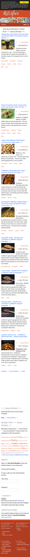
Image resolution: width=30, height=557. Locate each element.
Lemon (8, 446)
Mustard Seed (5, 330)
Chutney (3, 440)
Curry (2, 233)
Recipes (3, 25)
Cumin (8, 297)
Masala (15, 446)
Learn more (10, 8)
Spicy (7, 453)
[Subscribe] (16, 42)
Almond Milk (4, 61)
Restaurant (19, 448)
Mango (11, 446)
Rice (23, 448)
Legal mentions (6, 531)
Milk (2, 67)
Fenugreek (15, 266)
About (18, 528)
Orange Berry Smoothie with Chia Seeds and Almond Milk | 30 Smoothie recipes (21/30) (14, 36)
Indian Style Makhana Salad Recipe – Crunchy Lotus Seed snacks (13, 141)
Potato (10, 448)
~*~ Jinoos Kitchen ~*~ (14, 371)
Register (20, 501)
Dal (18, 440)
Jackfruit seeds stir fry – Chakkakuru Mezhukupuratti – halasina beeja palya (14, 336)
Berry (19, 64)
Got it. (24, 2)
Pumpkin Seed (5, 130)
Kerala (26, 443)
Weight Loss (21, 452)
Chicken (20, 437)
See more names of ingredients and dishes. (15, 455)
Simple (8, 450)
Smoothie (19, 61)
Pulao (13, 448)
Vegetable (17, 452)
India (10, 163)
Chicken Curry (25, 437)
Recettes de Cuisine (22, 549)
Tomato (13, 452)
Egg (2, 443)
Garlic (7, 443)
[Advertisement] (15, 87)
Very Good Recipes (5, 523)
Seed (14, 64)
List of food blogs (21, 543)
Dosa (24, 440)
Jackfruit (3, 197)
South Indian (25, 451)
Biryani (6, 437)
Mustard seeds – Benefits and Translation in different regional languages (11, 304)
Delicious (20, 440)
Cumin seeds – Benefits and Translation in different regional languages (14, 272)
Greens (10, 443)
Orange (3, 64)
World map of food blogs (23, 544)
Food (5, 443)
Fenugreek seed (5, 266)
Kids (2, 136)
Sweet (10, 452)
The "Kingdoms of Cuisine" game (6, 552)
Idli (18, 443)
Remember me (7, 496)
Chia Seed (12, 61)
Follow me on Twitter (7, 535)
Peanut (20, 130)
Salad (20, 163)
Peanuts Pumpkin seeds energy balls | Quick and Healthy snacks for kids (13, 106)
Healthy (3, 133)
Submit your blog (6, 543)
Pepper (6, 448)
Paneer (3, 448)
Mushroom (23, 446)
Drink (26, 440)
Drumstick (3, 230)
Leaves (17, 230)
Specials (3, 452)
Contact (19, 530)
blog (3, 533)
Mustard (13, 330)
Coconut (8, 440)
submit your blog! (6, 517)
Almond (9, 64)
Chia (6, 67)
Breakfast (13, 437)
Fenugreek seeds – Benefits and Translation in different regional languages (12, 240)
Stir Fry (10, 197)
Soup (21, 450)
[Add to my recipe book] (7, 38)
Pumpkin (13, 130)
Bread (10, 437)
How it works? (5, 544)
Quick (18, 133)
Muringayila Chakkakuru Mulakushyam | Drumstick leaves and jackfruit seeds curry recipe (14, 204)
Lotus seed (4, 163)
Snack (9, 133)
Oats (27, 446)
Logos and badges (6, 549)
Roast (27, 448)
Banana (3, 437)
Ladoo (2, 446)
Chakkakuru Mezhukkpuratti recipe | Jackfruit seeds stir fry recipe (13, 171)
